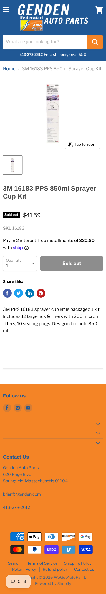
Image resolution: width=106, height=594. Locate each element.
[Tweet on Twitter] (18, 293)
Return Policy (24, 569)
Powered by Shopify (53, 583)
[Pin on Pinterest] (41, 293)
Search (14, 563)
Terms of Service (42, 563)
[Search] (95, 42)
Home (9, 68)
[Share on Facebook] (7, 293)
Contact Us (84, 569)
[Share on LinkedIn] (29, 293)
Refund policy (55, 569)
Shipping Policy (78, 563)
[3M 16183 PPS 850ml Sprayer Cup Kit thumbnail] (12, 165)
